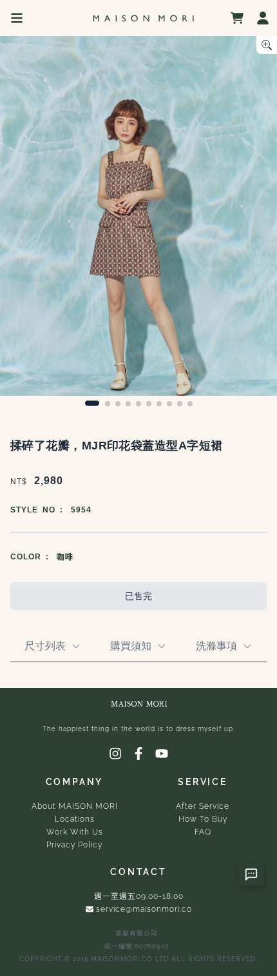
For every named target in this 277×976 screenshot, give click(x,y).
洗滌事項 (216, 645)
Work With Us (74, 831)
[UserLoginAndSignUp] (263, 18)
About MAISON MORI (75, 806)
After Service (202, 806)
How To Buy (202, 819)
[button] (92, 403)
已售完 (138, 596)
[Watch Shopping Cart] (237, 18)
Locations (75, 819)
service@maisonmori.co (144, 909)
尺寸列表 (45, 645)
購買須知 (130, 645)
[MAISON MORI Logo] (143, 18)
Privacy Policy (74, 844)
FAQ (203, 831)
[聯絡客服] (251, 874)
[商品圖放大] (266, 45)
